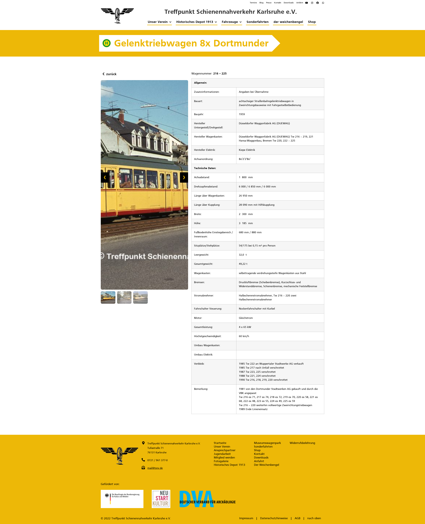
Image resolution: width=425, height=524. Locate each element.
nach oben (314, 518)
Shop (312, 22)
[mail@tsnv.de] (143, 467)
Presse (268, 3)
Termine (253, 3)
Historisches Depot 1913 (194, 22)
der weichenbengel (288, 22)
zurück (111, 74)
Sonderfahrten (257, 22)
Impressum (246, 518)
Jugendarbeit (222, 454)
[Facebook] (317, 2)
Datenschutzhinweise (274, 518)
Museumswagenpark (267, 443)
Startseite (220, 443)
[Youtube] (306, 2)
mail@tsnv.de (155, 468)
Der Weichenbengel (266, 465)
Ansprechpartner (224, 450)
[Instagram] (312, 2)
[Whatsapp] (323, 2)
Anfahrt (299, 3)
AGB (297, 518)
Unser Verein (158, 22)
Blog (261, 3)
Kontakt (277, 3)
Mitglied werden (224, 457)
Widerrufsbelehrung (302, 443)
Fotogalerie (221, 461)
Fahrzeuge (230, 22)
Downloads (289, 3)
